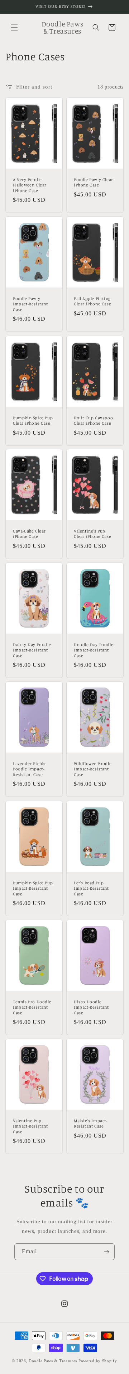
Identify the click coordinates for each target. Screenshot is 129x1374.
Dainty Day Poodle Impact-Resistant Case (32, 649)
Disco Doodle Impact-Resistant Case (91, 1007)
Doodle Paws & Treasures (53, 1361)
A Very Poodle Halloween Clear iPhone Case (30, 185)
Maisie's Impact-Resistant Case (91, 1123)
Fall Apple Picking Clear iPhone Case (92, 301)
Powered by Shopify (97, 1361)
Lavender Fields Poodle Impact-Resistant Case (29, 769)
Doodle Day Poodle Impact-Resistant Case (93, 649)
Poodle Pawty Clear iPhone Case (93, 182)
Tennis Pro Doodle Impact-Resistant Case (32, 1007)
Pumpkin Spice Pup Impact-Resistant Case (33, 888)
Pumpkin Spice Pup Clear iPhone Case (33, 420)
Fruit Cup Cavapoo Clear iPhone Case (93, 420)
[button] (14, 27)
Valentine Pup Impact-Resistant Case (30, 1126)
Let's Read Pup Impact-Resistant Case (91, 888)
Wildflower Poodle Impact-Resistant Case (92, 769)
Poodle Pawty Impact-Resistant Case (30, 304)
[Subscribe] (106, 1251)
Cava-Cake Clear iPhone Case (29, 533)
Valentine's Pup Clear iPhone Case (92, 533)
